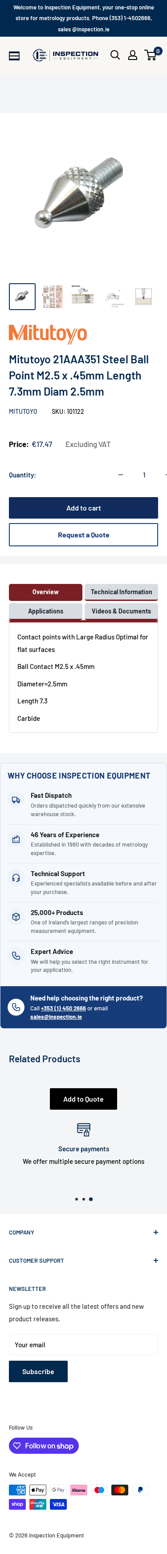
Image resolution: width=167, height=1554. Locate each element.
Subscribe (38, 1371)
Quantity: (22, 475)
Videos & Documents (121, 611)
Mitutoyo (24, 411)
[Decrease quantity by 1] (120, 474)
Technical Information (121, 592)
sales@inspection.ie (56, 1016)
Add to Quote (83, 1098)
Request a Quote (84, 534)
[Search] (115, 55)
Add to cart (83, 507)
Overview (46, 592)
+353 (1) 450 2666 (63, 1008)
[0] (150, 55)
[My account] (132, 55)
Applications (45, 611)
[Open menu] (14, 55)
